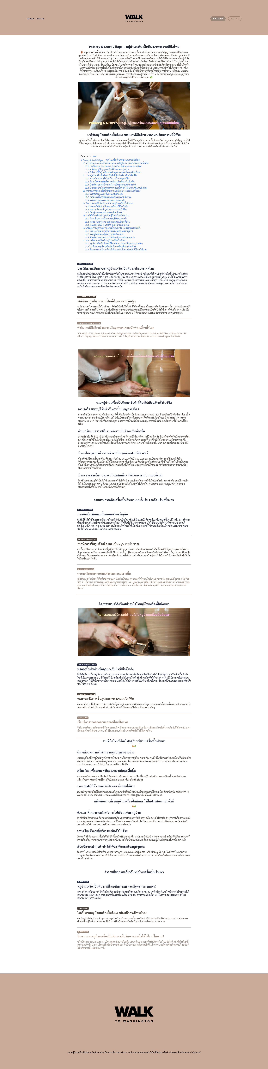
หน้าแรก (30, 18)
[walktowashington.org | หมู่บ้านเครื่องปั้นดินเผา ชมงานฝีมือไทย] (134, 17)
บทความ (40, 18)
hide (94, 156)
